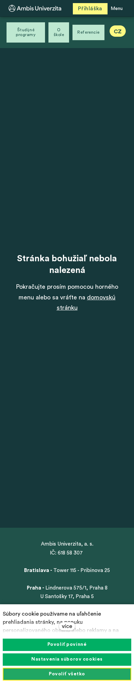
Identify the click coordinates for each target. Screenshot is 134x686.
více (67, 626)
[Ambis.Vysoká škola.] (35, 8)
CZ (118, 31)
